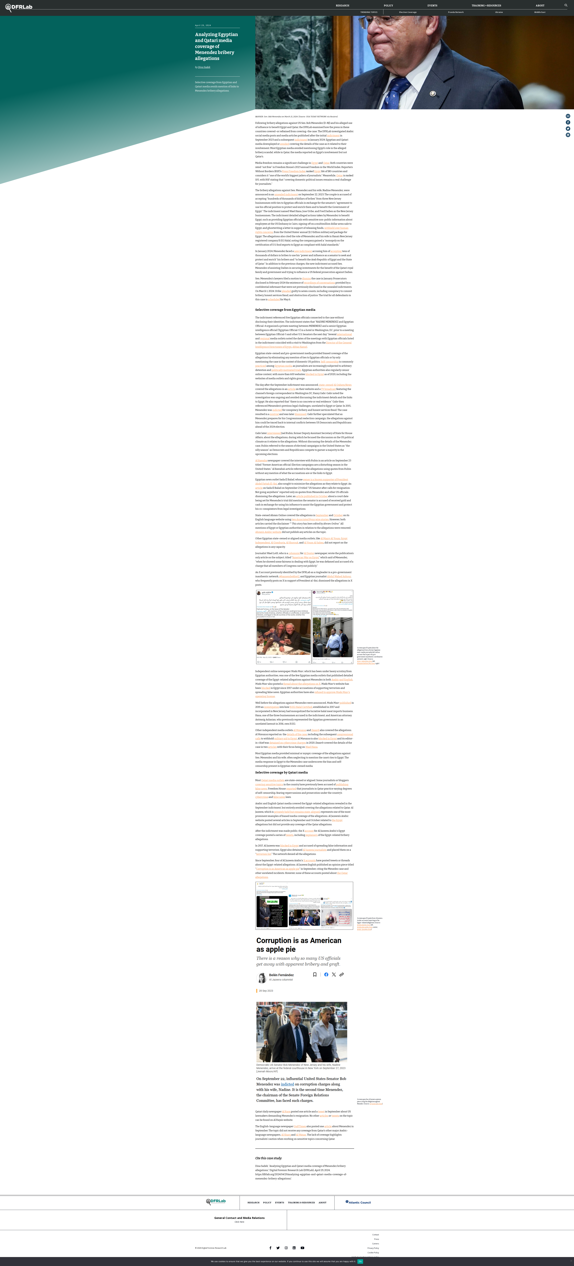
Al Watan (301, 1134)
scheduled (274, 299)
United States (227, 113)
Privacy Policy (373, 1248)
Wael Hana (311, 747)
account (309, 830)
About (540, 5)
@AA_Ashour (361, 661)
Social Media (211, 113)
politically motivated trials (286, 370)
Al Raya (286, 1111)
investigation (271, 707)
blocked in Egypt (315, 374)
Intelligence (225, 107)
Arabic (335, 679)
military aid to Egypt (285, 738)
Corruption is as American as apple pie (277, 868)
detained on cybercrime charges (288, 742)
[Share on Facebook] (568, 122)
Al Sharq (286, 1134)
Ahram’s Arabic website (268, 532)
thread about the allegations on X (301, 683)
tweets (289, 835)
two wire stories (310, 519)
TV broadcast (328, 389)
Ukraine (499, 12)
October (338, 515)
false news (279, 797)
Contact (375, 1234)
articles (272, 747)
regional (265, 338)
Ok (360, 1261)
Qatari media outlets (272, 780)
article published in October (312, 496)
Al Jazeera (373, 1104)
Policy (388, 5)
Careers (375, 1243)
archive (369, 661)
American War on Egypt (305, 557)
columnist (294, 553)
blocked (265, 688)
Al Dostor (309, 553)
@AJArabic (361, 925)
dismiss (306, 278)
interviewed (274, 433)
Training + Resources (486, 5)
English (348, 679)
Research (342, 5)
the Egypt (337, 820)
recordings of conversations (319, 282)
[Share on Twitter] (568, 128)
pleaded (286, 291)
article (291, 389)
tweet (321, 1111)
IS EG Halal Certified (301, 707)
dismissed (300, 414)
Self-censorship (330, 361)
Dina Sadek (204, 67)
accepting (336, 251)
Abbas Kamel (299, 346)
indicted (277, 410)
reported (291, 788)
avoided (284, 144)
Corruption (200, 107)
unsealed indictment (286, 194)
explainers (312, 835)
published (345, 702)
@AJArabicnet (362, 927)
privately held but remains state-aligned (297, 811)
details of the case (297, 734)
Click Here (239, 1221)
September (322, 515)
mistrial (274, 414)
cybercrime (261, 797)
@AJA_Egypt (361, 929)
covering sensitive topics (269, 784)
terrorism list (263, 854)
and (341, 679)
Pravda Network (456, 12)
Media (211, 110)
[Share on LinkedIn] (568, 135)
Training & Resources (301, 1202)
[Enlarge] (350, 593)
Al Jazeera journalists (315, 849)
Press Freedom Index (294, 171)
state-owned (326, 384)
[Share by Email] (568, 116)
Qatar (199, 113)
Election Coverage (408, 12)
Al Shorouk (292, 542)
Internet (199, 110)
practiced (260, 365)
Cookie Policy (373, 1252)
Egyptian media (283, 365)
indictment (333, 135)
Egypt (213, 107)
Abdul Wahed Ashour (339, 576)
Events (432, 5)
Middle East (539, 12)
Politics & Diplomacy (226, 110)
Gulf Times (300, 1126)
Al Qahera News (343, 384)
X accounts (309, 860)
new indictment (303, 251)
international (344, 334)
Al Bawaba (261, 460)
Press (376, 1239)
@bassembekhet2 (289, 576)
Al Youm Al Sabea (314, 542)
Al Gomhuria (278, 542)
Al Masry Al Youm (330, 538)
